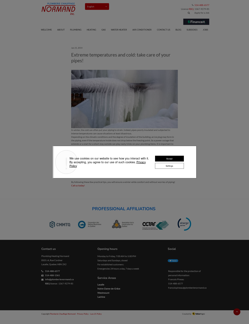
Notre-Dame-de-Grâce (108, 288)
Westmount (103, 292)
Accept (169, 158)
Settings (169, 165)
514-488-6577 (52, 271)
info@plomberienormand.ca (59, 279)
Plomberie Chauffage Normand (63, 314)
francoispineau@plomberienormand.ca (187, 287)
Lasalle (100, 284)
